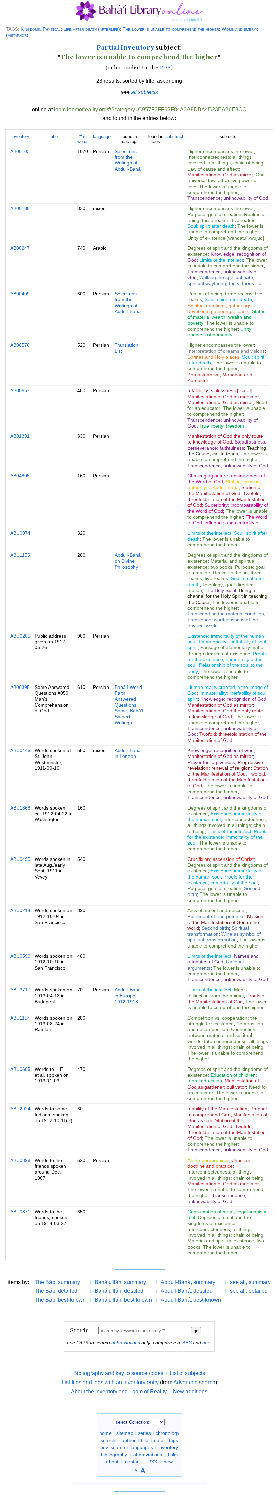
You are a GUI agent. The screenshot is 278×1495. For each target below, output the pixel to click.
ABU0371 (20, 1211)
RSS (152, 1461)
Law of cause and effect (213, 169)
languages (142, 1447)
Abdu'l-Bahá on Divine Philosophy (128, 561)
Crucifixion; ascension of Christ (220, 859)
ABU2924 (20, 1108)
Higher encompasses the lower (220, 151)
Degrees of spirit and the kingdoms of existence (219, 1220)
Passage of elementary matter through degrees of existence (226, 650)
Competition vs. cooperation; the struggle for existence (222, 1020)
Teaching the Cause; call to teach (226, 450)
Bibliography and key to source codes (118, 1373)
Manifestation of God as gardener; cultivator (223, 1083)
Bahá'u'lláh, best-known (123, 1300)
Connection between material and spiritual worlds (221, 1035)
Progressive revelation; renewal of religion (225, 765)
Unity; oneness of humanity (220, 331)
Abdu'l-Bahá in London (128, 753)
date (158, 1440)
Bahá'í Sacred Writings (129, 716)
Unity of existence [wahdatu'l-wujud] (225, 238)
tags (173, 1440)
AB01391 (20, 436)
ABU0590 (20, 956)
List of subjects (187, 1373)
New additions (190, 1391)
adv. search (112, 1447)
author (129, 1440)
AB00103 (20, 151)
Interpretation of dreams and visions (226, 351)
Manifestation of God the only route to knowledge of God (225, 439)
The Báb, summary (57, 1282)
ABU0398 (20, 1160)
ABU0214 (20, 910)
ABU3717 (20, 989)
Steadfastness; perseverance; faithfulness (226, 444)
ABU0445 (20, 750)
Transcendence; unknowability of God (227, 198)
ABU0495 (20, 859)
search (108, 1440)
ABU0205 (20, 636)
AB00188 (20, 208)
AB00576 (20, 345)
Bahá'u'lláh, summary (120, 1282)
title (54, 136)
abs (206, 1342)
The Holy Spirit (220, 590)
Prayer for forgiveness (211, 762)
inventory (20, 136)
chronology (167, 1433)
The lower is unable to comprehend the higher (171, 29)
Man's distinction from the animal (217, 992)
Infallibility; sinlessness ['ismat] (219, 390)
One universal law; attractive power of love (226, 180)
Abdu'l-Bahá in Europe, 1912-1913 (128, 995)
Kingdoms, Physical (41, 29)
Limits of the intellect (221, 260)
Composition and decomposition (225, 1026)
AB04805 (20, 476)
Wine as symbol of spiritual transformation (224, 936)
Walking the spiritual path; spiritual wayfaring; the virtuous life (224, 280)
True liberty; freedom (221, 426)
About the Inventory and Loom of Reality (119, 1391)
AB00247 (20, 248)
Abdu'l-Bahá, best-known (191, 1300)
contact (133, 1461)
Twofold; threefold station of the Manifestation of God (226, 499)
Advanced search (194, 1382)
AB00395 (20, 687)
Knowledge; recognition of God (233, 699)
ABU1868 (20, 808)
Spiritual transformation (218, 931)
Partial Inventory (125, 46)
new (168, 1461)
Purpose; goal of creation (214, 214)
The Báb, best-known (60, 1300)
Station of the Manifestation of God (224, 490)
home (105, 1433)
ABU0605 (20, 1069)
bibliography (114, 1454)
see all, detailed (249, 1291)
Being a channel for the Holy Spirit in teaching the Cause (227, 596)
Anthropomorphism (208, 1160)
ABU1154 (20, 1018)
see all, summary (250, 1282)
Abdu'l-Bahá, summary (188, 1282)
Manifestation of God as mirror (220, 174)
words (83, 139)
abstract (175, 136)
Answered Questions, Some (126, 705)
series (144, 1433)
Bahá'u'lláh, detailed (119, 1291)
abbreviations (125, 1342)
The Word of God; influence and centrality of (227, 519)
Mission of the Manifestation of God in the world (225, 922)
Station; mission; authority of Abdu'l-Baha (224, 484)
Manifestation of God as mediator (223, 396)
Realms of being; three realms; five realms (226, 217)
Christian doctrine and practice (218, 1163)
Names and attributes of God (223, 958)
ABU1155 (20, 555)
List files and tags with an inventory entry (110, 1382)
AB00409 (20, 293)
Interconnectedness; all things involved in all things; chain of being (225, 160)
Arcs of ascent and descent (216, 910)
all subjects (144, 92)
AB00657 (20, 390)
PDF (165, 67)
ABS (187, 1342)
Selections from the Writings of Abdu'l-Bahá (128, 160)
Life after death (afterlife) (91, 29)
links (173, 1454)
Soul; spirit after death (211, 226)
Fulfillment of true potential (215, 916)
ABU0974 (20, 533)
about (112, 1461)
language (102, 136)
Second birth (215, 928)
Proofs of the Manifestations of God (226, 998)
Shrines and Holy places (213, 357)
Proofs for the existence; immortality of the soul (227, 659)
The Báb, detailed (56, 1291)
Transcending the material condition (225, 613)
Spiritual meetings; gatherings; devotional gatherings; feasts (220, 308)
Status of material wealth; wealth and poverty (226, 317)
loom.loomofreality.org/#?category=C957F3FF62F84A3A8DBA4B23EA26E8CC (150, 109)
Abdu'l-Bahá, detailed (187, 1291)
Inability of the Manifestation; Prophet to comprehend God (227, 1111)
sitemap (124, 1433)
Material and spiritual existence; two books (221, 564)
